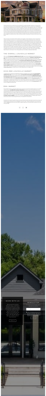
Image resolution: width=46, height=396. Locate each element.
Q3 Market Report (36, 81)
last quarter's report (27, 95)
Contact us (8, 102)
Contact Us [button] (13, 320)
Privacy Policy (37, 315)
